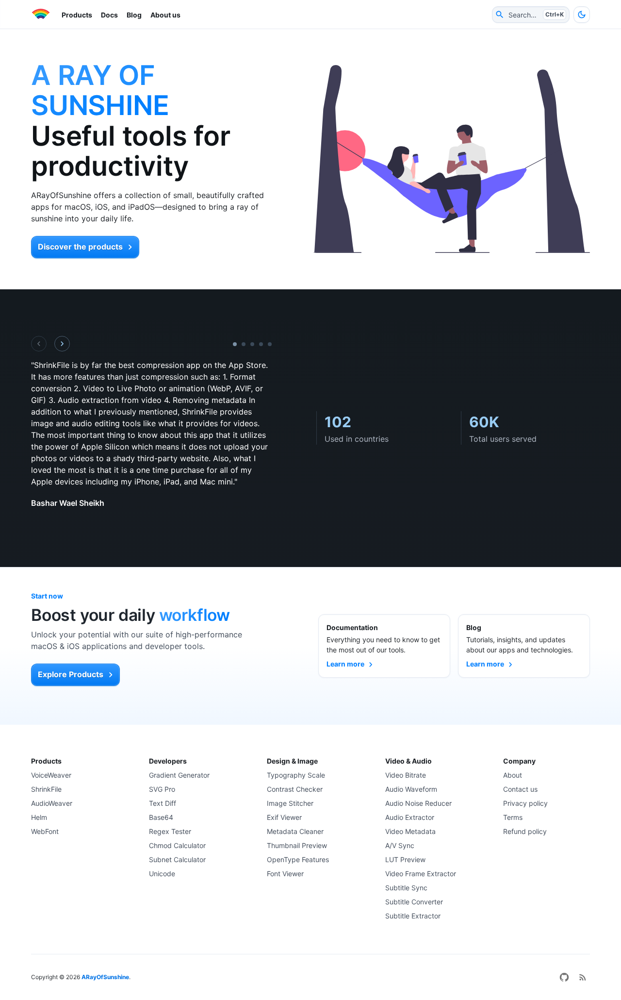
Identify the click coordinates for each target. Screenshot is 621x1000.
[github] (564, 977)
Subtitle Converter (414, 902)
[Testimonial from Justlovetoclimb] (270, 344)
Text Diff (162, 803)
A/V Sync (399, 845)
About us (165, 15)
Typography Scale (296, 775)
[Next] (62, 343)
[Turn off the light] (581, 14)
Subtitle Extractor (413, 916)
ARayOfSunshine (105, 977)
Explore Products (70, 674)
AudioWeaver (51, 803)
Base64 (161, 817)
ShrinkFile (46, 789)
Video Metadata (410, 831)
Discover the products (80, 246)
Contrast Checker (295, 789)
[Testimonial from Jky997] (252, 344)
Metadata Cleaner (295, 831)
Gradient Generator (179, 775)
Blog (134, 15)
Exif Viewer (284, 817)
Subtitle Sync (406, 887)
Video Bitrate (405, 775)
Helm (39, 817)
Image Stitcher (290, 803)
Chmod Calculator (177, 845)
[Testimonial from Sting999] (243, 344)
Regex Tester (170, 831)
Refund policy (525, 831)
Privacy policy (525, 803)
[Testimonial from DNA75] (261, 344)
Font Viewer (285, 873)
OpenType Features (298, 859)
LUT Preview (405, 859)
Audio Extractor (409, 817)
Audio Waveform (411, 789)
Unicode (162, 873)
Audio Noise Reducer (418, 803)
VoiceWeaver (51, 775)
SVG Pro (162, 789)
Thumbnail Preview (297, 845)
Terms (513, 817)
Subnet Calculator (177, 859)
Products (77, 15)
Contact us (520, 789)
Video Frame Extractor (420, 873)
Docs (109, 15)
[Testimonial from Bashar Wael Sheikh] (235, 344)
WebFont (45, 831)
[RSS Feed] (582, 977)
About (512, 775)
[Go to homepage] (40, 14)
